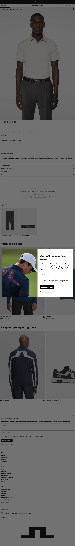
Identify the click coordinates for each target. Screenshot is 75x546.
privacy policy (48, 292)
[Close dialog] (70, 251)
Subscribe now (47, 287)
